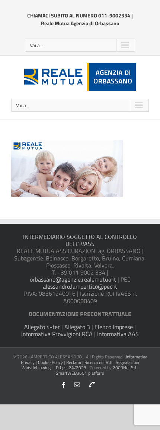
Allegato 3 (77, 326)
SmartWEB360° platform (80, 373)
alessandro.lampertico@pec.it (80, 286)
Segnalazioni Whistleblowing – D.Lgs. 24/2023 (80, 365)
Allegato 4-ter (42, 326)
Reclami (73, 362)
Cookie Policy (50, 362)
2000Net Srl (124, 367)
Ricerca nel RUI (98, 362)
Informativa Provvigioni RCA (57, 333)
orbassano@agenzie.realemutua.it (73, 279)
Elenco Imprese (114, 326)
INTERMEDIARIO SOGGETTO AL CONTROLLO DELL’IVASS (80, 240)
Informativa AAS (118, 333)
